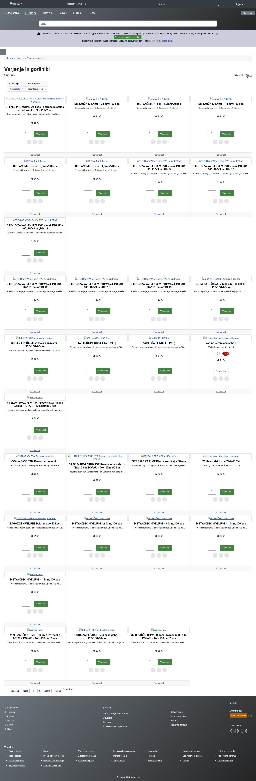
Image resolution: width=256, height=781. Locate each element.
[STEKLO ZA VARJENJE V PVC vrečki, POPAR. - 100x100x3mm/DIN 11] (35, 220)
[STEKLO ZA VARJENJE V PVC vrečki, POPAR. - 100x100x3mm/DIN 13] (97, 279)
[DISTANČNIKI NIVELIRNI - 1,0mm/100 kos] (221, 518)
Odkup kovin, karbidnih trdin (115, 713)
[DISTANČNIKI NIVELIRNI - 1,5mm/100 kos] (35, 574)
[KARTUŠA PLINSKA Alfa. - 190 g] (97, 338)
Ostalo (186, 760)
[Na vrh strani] (252, 777)
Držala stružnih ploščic (53, 756)
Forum (78, 13)
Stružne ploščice (225, 760)
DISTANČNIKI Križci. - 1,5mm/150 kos (221, 103)
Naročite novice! (239, 715)
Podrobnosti (35, 155)
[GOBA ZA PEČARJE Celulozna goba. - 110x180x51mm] (97, 630)
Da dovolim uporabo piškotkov (127, 37)
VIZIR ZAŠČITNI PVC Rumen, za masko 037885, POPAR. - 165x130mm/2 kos (159, 636)
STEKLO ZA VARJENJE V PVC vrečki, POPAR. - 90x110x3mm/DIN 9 (159, 168)
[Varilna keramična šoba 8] (221, 338)
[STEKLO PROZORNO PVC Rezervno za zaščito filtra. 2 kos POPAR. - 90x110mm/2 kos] (97, 457)
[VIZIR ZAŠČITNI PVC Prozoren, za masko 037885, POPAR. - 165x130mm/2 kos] (35, 630)
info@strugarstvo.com (76, 4)
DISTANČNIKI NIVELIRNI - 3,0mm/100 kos (159, 523)
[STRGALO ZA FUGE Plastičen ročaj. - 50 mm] (159, 456)
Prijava (239, 4)
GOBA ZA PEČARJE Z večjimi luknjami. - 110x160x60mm (35, 344)
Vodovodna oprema (227, 756)
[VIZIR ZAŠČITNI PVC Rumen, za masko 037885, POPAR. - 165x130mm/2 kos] (159, 630)
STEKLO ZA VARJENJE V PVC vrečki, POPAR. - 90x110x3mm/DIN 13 (159, 285)
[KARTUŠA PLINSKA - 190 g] (159, 338)
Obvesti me (221, 371)
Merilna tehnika (120, 756)
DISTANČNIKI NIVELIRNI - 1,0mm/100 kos (221, 523)
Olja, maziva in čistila (192, 756)
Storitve (47, 13)
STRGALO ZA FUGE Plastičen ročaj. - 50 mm (159, 461)
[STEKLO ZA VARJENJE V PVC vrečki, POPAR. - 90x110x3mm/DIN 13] (159, 279)
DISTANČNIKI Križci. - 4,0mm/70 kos (97, 166)
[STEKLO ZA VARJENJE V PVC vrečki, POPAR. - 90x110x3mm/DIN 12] (35, 279)
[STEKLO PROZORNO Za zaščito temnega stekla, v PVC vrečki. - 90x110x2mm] (35, 100)
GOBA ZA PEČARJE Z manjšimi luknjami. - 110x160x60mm (221, 285)
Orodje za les (119, 760)
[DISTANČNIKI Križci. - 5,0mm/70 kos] (159, 98)
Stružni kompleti (86, 760)
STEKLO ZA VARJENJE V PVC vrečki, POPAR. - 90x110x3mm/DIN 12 (35, 285)
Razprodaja (153, 751)
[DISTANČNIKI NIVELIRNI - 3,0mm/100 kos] (159, 518)
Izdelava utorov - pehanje (115, 726)
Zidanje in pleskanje (87, 756)
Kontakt (162, 4)
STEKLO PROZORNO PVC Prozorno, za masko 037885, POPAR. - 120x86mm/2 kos (35, 404)
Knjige (46, 751)
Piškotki (174, 720)
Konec (58, 691)
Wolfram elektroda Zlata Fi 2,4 (221, 461)
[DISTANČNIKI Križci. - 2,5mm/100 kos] (97, 98)
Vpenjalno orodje (86, 751)
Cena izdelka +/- (16, 89)
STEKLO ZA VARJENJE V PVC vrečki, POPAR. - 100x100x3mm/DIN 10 (221, 168)
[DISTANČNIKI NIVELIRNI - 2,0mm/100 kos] (97, 518)
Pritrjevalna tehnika (226, 751)
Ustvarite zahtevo (179, 725)
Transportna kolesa (52, 765)
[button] (169, 12)
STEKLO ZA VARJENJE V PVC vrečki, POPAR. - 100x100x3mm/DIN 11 (35, 227)
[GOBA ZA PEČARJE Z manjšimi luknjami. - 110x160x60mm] (221, 279)
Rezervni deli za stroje (53, 760)
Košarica (249, 13)
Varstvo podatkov (179, 716)
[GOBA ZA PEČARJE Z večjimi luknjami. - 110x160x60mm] (35, 338)
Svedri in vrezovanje (192, 751)
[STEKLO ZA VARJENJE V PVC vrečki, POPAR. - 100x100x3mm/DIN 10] (221, 161)
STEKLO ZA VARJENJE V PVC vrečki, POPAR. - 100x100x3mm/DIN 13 (97, 285)
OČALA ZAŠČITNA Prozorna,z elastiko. (35, 461)
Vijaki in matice (15, 751)
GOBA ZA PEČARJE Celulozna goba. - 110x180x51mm (97, 636)
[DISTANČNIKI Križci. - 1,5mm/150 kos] (221, 98)
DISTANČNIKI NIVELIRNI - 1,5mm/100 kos (35, 579)
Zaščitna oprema (16, 760)
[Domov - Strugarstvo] (17, 4)
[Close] (217, 33)
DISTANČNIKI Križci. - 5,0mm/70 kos (159, 103)
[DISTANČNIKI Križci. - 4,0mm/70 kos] (97, 161)
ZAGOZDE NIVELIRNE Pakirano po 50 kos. (35, 523)
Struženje (107, 718)
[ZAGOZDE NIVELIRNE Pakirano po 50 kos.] (35, 518)
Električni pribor (155, 760)
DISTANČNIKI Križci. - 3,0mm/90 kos (35, 166)
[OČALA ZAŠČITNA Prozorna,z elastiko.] (35, 456)
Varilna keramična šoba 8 (221, 343)
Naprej (47, 691)
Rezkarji (151, 756)
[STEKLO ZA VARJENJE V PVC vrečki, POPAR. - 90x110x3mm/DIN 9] (159, 161)
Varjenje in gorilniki (17, 765)
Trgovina (32, 13)
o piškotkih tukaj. (165, 41)
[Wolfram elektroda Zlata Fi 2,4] (221, 456)
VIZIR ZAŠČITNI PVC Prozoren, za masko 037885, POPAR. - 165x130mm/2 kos (35, 636)
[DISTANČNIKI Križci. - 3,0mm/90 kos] (35, 161)
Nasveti (63, 13)
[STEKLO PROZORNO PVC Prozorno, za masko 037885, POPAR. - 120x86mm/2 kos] (35, 397)
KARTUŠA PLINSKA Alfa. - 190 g (97, 343)
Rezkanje (107, 722)
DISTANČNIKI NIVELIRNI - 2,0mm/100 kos (97, 523)
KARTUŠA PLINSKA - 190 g (159, 343)
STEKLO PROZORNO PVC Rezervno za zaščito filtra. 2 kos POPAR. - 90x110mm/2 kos (97, 466)
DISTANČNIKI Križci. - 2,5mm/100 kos (97, 103)
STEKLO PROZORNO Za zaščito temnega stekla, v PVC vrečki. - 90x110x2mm (35, 108)
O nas (93, 13)
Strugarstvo (13, 13)
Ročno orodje (15, 756)
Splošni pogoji (177, 712)
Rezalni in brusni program (124, 751)
